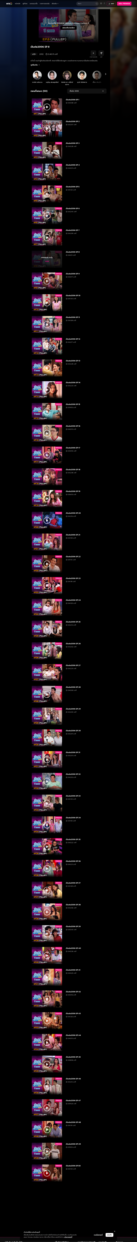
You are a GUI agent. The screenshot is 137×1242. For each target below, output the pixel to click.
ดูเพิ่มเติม (34, 65)
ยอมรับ (109, 1235)
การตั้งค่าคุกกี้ (98, 1235)
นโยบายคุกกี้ (68, 1237)
